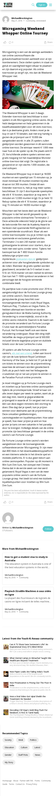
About (16, 780)
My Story (9, 762)
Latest (37, 747)
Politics (33, 740)
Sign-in (42, 4)
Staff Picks (23, 754)
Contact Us (20, 784)
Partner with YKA (27, 780)
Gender (8, 754)
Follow (48, 529)
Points (37, 780)
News (37, 754)
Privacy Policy (31, 784)
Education (9, 747)
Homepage (7, 780)
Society (8, 740)
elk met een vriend (22, 353)
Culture (24, 747)
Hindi (20, 740)
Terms (12, 784)
